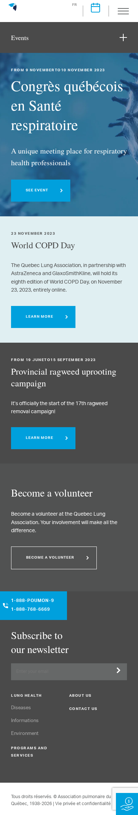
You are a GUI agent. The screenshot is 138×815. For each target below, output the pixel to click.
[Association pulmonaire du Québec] (12, 10)
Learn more (39, 317)
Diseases (21, 708)
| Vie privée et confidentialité (82, 804)
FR (75, 5)
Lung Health (26, 696)
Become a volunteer (50, 558)
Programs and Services (29, 752)
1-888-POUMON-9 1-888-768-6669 (32, 605)
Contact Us (83, 709)
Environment (25, 733)
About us (80, 696)
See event (37, 190)
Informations (25, 720)
